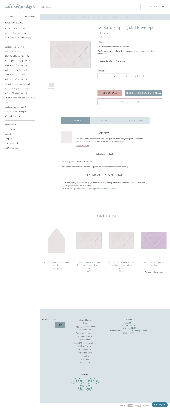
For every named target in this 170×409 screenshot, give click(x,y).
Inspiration (85, 362)
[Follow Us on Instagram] (96, 381)
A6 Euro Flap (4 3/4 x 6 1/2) (16, 70)
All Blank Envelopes (13, 116)
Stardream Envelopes (111, 17)
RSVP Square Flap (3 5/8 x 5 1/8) (17, 60)
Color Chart (10, 129)
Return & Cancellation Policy (85, 343)
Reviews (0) (105, 120)
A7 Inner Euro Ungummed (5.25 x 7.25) (18, 39)
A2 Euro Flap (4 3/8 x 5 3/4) (16, 65)
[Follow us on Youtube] (89, 388)
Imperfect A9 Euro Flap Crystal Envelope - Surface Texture (89, 263)
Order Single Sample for (143, 93)
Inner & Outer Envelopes (15, 111)
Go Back (10, 16)
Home (59, 17)
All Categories (29, 16)
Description (75, 120)
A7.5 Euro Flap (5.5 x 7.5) (14, 47)
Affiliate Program (85, 346)
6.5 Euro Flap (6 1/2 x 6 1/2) (16, 93)
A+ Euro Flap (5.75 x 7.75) (14, 51)
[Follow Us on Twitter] (81, 381)
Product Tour (10, 124)
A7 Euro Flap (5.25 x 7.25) (15, 28)
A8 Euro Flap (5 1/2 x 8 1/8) (15, 74)
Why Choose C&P (85, 349)
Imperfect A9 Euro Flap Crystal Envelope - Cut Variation (121, 263)
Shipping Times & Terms (85, 326)
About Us (8, 134)
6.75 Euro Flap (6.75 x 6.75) (15, 107)
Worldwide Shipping (85, 333)
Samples (8, 138)
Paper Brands (70, 17)
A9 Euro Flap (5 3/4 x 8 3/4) (16, 79)
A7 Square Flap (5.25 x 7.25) (15, 33)
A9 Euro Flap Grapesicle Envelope (154, 263)
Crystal (100, 37)
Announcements (85, 336)
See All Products (82, 146)
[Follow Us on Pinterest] (89, 381)
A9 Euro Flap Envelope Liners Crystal (56, 263)
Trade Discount (85, 329)
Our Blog (85, 359)
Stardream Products (89, 17)
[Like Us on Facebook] (74, 381)
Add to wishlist (129, 102)
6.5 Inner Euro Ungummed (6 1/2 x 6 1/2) (20, 100)
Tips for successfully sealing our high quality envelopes (94, 188)
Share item (142, 76)
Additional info (135, 120)
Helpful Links (85, 320)
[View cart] (163, 7)
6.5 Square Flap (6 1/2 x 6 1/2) (16, 88)
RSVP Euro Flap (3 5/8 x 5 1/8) (17, 56)
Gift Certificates (11, 148)
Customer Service (12, 143)
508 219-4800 (128, 333)
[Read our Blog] (81, 388)
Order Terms (85, 339)
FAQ (85, 323)
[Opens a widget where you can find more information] (160, 405)
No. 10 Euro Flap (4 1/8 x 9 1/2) (17, 84)
